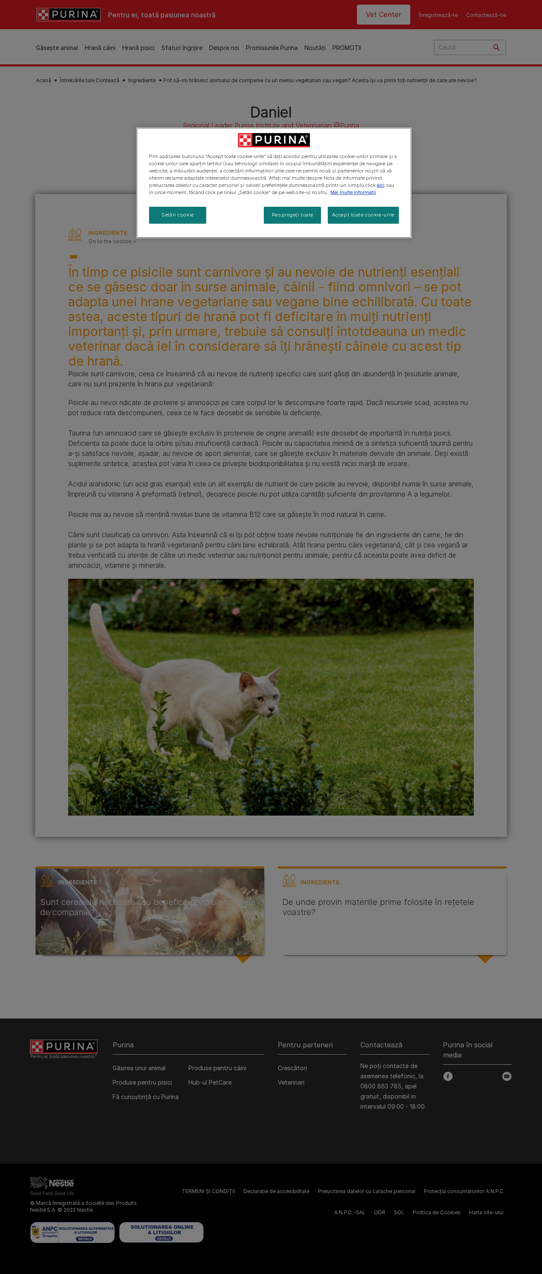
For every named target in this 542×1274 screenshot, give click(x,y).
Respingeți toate (292, 215)
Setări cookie (177, 215)
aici (380, 185)
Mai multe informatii (353, 192)
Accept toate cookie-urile (363, 215)
